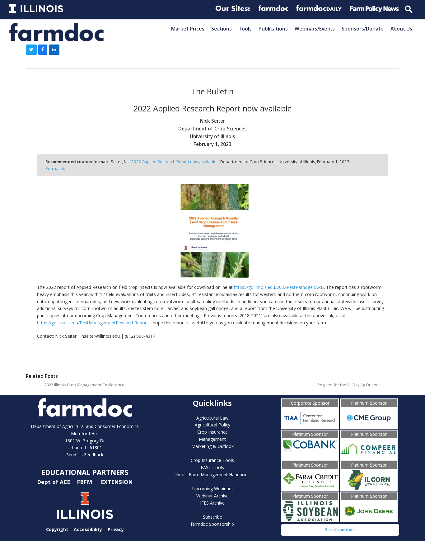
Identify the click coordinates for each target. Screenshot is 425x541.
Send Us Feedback (84, 455)
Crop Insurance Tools (212, 460)
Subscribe (212, 517)
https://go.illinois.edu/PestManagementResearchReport (92, 323)
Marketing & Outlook (212, 446)
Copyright (57, 529)
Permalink (55, 168)
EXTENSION (117, 482)
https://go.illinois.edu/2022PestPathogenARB (279, 287)
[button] (31, 50)
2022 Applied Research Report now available (174, 161)
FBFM (85, 482)
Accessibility (88, 529)
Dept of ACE (54, 482)
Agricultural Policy (212, 425)
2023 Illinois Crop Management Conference (84, 385)
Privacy (116, 529)
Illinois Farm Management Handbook (212, 474)
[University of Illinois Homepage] (85, 505)
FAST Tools (212, 467)
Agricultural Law (212, 418)
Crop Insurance (212, 432)
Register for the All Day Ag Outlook (349, 385)
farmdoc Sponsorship (212, 524)
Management (212, 439)
